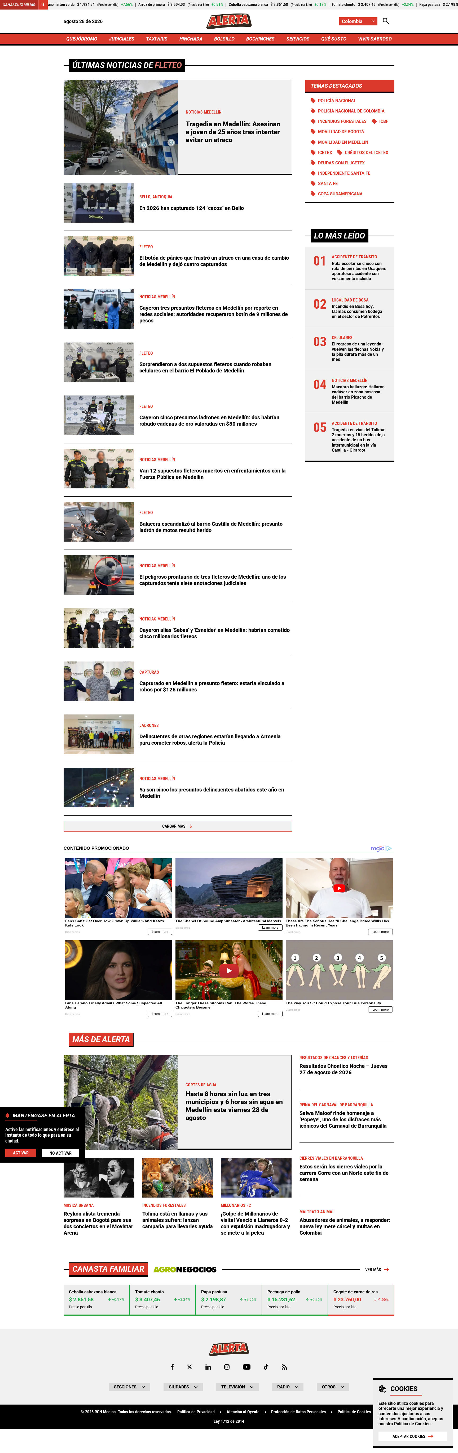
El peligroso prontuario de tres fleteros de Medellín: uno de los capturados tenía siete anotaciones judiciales (212, 580)
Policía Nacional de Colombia (351, 111)
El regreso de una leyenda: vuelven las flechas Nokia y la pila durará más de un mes (358, 351)
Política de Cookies (412, 1423)
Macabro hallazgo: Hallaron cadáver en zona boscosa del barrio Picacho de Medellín (358, 394)
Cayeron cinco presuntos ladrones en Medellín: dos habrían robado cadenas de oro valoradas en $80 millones (209, 420)
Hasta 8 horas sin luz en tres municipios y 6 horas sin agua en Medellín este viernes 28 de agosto (234, 1106)
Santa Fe (328, 183)
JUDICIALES (121, 39)
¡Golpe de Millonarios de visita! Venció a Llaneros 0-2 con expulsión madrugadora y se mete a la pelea (255, 1223)
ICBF (383, 121)
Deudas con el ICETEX (341, 162)
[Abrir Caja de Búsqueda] (386, 21)
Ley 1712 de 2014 (229, 1421)
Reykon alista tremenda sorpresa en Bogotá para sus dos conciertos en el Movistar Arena (98, 1223)
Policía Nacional (337, 100)
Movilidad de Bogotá (341, 131)
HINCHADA (190, 39)
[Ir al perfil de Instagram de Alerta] (227, 1367)
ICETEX (325, 152)
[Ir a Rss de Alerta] (284, 1367)
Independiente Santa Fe (344, 173)
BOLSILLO (224, 39)
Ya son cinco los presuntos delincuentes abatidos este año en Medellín (211, 792)
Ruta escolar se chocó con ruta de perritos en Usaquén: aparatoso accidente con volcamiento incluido (359, 271)
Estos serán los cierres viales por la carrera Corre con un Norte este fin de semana (344, 1172)
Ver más (373, 1269)
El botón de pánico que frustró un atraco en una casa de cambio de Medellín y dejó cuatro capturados (214, 261)
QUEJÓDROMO (81, 39)
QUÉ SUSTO (333, 39)
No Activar (61, 1152)
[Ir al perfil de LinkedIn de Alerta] (208, 1367)
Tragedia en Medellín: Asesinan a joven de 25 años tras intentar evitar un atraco (233, 132)
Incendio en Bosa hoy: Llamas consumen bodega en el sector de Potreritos (357, 311)
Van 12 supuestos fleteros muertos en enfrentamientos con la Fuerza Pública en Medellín (212, 473)
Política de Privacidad (196, 1412)
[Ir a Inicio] (229, 21)
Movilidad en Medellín (343, 142)
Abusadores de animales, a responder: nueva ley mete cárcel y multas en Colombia (345, 1226)
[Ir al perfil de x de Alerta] (189, 1367)
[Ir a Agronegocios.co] (185, 1269)
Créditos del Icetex (366, 152)
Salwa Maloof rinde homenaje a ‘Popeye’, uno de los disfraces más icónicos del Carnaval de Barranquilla (343, 1119)
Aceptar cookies (409, 1436)
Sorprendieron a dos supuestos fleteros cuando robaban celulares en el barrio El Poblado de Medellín (205, 367)
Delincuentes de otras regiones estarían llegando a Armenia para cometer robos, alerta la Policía (210, 739)
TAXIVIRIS (157, 39)
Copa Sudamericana (340, 193)
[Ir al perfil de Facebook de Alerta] (172, 1367)
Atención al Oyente (243, 1412)
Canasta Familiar (19, 5)
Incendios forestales (342, 121)
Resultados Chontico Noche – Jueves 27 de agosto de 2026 (343, 1069)
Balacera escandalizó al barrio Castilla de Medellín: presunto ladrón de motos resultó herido (211, 527)
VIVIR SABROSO (375, 39)
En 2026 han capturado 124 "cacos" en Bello (191, 208)
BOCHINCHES (260, 39)
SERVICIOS (298, 39)
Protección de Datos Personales (298, 1412)
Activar (21, 1152)
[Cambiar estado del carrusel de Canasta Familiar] (43, 5)
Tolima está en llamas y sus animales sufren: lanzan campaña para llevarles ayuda (177, 1220)
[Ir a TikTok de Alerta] (266, 1367)
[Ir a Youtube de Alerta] (246, 1367)
